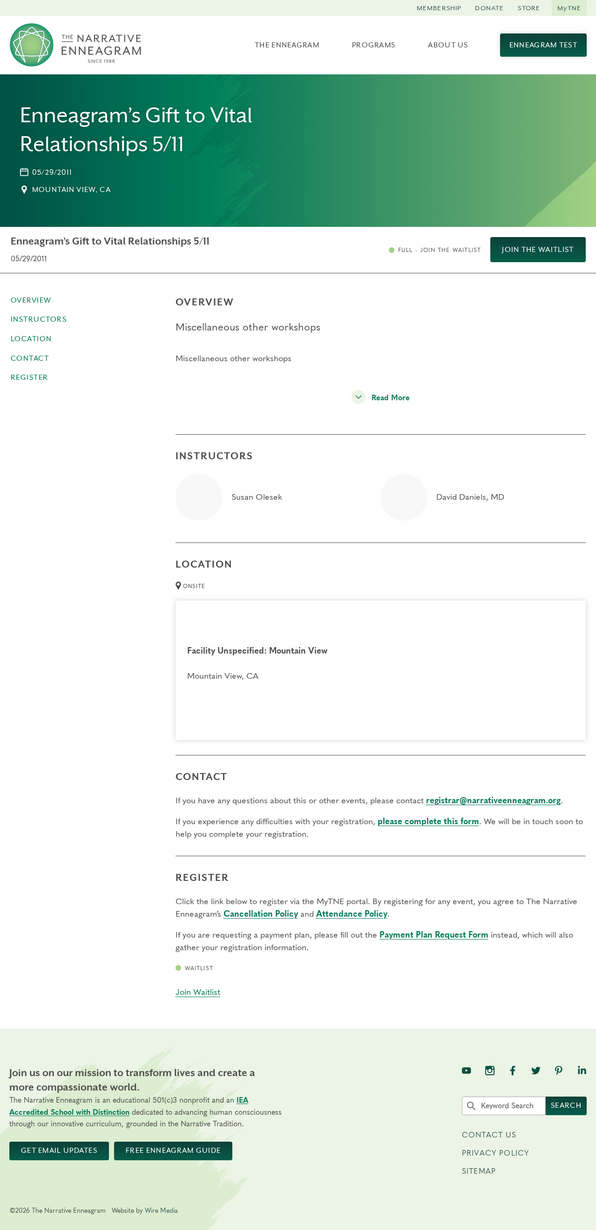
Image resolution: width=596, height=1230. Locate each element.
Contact (30, 358)
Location (31, 339)
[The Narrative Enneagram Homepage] (75, 45)
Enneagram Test (543, 45)
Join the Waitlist (538, 249)
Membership (439, 8)
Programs (373, 45)
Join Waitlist (198, 992)
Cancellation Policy (261, 914)
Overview (31, 300)
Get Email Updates (59, 1150)
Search (566, 1105)
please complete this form (428, 822)
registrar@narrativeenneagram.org (493, 801)
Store (529, 8)
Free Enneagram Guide (173, 1150)
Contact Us (489, 1135)
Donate (489, 8)
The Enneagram (287, 45)
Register (29, 377)
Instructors (39, 319)
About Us (448, 45)
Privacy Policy (495, 1153)
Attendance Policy (351, 914)
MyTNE (569, 8)
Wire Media (161, 1211)
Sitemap (479, 1171)
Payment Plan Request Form (433, 935)
